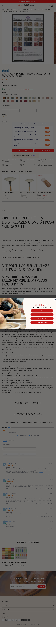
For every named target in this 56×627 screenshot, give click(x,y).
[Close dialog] (54, 299)
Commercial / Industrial (42, 322)
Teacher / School (42, 314)
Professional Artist (42, 318)
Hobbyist (42, 311)
